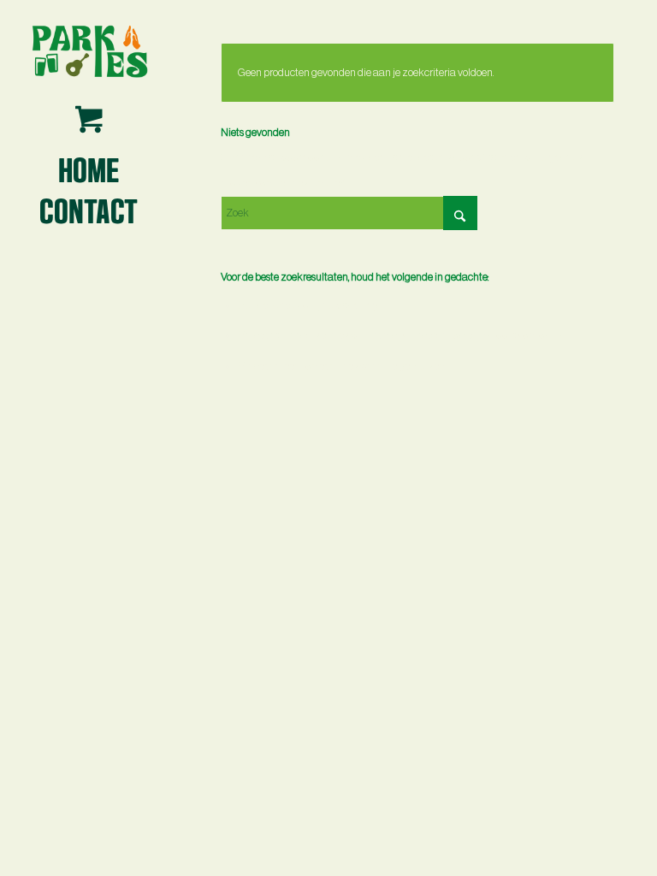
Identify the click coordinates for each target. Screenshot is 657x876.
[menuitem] (89, 168)
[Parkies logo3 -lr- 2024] (89, 50)
